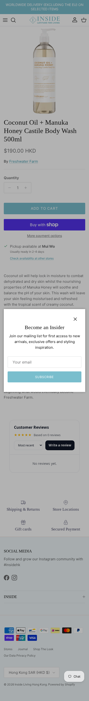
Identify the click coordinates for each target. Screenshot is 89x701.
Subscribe (44, 377)
